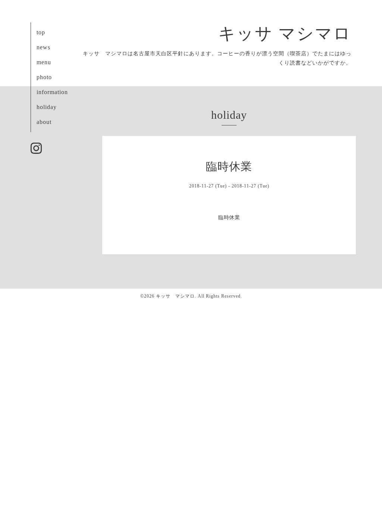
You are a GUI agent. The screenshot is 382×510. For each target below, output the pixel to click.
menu (44, 62)
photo (44, 77)
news (43, 47)
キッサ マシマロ (284, 33)
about (44, 122)
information (52, 92)
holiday (47, 107)
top (41, 32)
